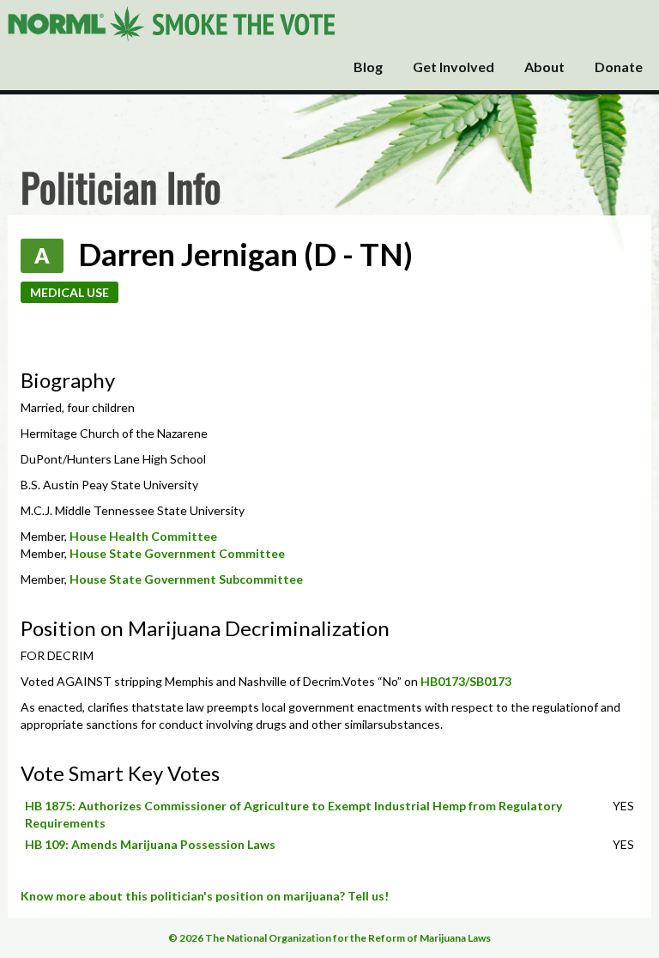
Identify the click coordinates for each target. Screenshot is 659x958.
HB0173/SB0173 (465, 681)
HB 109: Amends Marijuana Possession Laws (150, 844)
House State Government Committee (177, 553)
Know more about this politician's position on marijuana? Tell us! (205, 895)
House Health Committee (143, 536)
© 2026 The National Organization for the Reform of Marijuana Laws (329, 937)
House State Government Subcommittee (186, 579)
